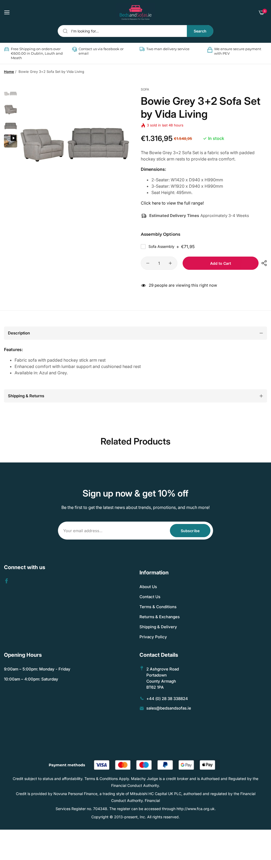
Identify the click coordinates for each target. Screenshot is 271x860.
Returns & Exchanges (159, 616)
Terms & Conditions (158, 606)
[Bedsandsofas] (135, 12)
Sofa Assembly (171, 246)
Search (200, 31)
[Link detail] (6, 580)
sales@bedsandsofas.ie (168, 708)
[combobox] (135, 31)
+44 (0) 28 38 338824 (167, 698)
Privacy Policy (153, 636)
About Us (148, 586)
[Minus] (147, 263)
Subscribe (190, 530)
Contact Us (149, 596)
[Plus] (170, 263)
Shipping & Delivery (158, 626)
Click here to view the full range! (172, 203)
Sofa (145, 89)
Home (9, 71)
